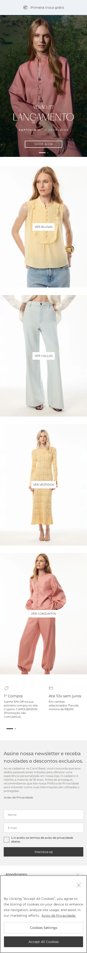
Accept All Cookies (44, 942)
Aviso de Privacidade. (59, 915)
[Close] (78, 885)
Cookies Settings (43, 928)
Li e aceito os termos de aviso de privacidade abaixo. (42, 839)
